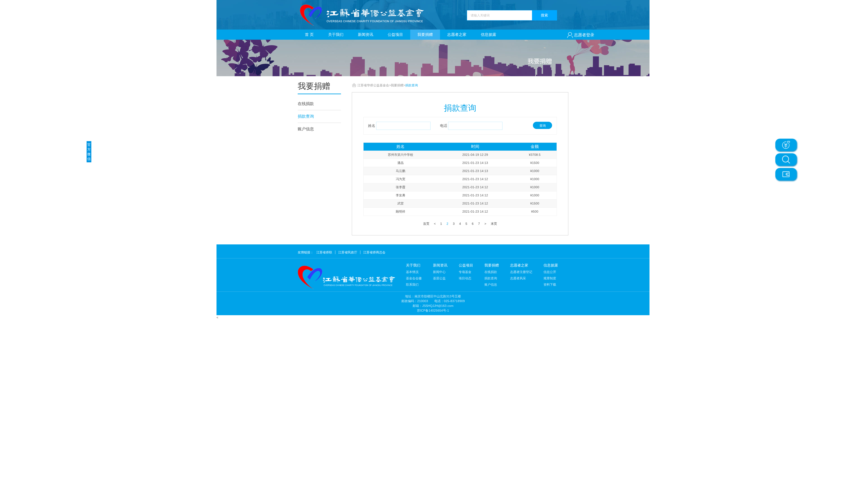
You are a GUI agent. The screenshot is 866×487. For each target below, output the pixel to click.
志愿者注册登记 (521, 272)
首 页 (309, 34)
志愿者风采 (518, 278)
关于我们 (335, 34)
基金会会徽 (414, 278)
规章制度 (550, 278)
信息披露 (488, 34)
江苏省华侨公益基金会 (373, 85)
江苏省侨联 (324, 252)
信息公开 (550, 272)
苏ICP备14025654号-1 (433, 310)
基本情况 (412, 272)
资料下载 (550, 284)
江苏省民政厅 (347, 252)
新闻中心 (439, 272)
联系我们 (412, 284)
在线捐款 (306, 103)
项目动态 (465, 278)
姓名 (371, 126)
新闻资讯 (365, 34)
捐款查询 (306, 116)
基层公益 (439, 278)
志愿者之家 (456, 34)
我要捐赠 (425, 34)
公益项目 (395, 34)
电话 (443, 126)
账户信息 (306, 129)
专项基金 (465, 272)
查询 (542, 125)
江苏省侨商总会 (374, 252)
